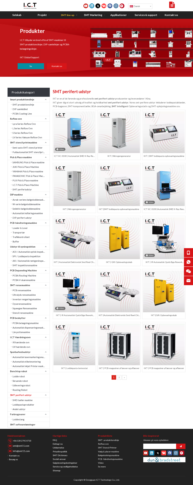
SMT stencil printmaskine (23, 142)
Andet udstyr (19, 409)
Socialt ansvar (59, 459)
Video (101, 463)
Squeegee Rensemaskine (25, 308)
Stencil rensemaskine (23, 312)
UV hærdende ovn (21, 347)
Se (31, 66)
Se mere (102, 466)
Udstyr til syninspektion (22, 246)
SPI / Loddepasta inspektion (26, 256)
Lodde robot (19, 376)
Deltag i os (58, 444)
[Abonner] (180, 446)
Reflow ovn (16, 118)
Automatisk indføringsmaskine (28, 213)
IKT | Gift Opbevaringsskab (119, 262)
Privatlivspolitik (60, 451)
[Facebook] (110, 5)
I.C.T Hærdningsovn (20, 337)
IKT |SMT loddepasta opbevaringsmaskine (119, 209)
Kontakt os (57, 66)
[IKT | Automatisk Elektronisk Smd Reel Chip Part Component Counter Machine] (74, 238)
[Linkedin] (91, 5)
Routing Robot (20, 390)
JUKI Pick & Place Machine (26, 167)
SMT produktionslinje (23, 104)
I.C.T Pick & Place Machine (26, 185)
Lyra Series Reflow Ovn (24, 123)
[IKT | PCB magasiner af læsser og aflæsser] (164, 344)
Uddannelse (58, 447)
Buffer (16, 241)
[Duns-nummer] (164, 459)
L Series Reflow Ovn (23, 128)
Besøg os (13, 459)
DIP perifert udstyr (22, 217)
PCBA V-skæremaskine (24, 280)
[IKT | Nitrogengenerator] (119, 132)
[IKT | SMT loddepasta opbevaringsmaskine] (164, 132)
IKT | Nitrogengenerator (119, 156)
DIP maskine (16, 194)
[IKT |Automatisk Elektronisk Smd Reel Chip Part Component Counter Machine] (119, 291)
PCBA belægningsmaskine (26, 323)
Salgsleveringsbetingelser (65, 463)
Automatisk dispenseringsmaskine (29, 327)
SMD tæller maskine (23, 400)
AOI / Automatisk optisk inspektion (30, 251)
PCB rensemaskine (22, 290)
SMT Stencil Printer (107, 447)
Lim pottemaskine (21, 332)
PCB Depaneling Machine (23, 270)
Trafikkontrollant (21, 237)
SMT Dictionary (60, 455)
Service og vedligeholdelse (65, 466)
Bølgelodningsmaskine (108, 455)
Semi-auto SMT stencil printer (28, 147)
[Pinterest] (122, 5)
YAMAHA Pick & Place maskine (28, 171)
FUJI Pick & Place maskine (25, 180)
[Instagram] (116, 5)
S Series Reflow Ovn (23, 133)
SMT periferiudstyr (22, 189)
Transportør (19, 232)
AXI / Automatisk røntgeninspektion (31, 260)
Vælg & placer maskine (108, 451)
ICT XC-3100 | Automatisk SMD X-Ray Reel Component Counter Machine (74, 156)
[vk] (103, 5)
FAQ (55, 440)
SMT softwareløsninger (22, 424)
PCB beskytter (17, 318)
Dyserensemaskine (22, 303)
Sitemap (56, 470)
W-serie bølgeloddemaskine (26, 204)
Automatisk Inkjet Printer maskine (29, 366)
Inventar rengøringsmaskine (27, 299)
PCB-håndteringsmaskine (23, 223)
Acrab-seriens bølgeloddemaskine (29, 199)
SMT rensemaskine (20, 285)
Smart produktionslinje (22, 99)
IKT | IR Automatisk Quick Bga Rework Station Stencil (164, 262)
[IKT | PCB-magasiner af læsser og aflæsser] (119, 344)
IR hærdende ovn (21, 342)
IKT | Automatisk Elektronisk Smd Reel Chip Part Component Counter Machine (74, 262)
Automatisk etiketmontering (27, 361)
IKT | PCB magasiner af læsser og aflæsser (164, 368)
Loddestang (18, 419)
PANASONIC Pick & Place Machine (30, 176)
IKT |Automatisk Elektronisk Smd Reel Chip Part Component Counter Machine (119, 315)
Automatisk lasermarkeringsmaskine (31, 357)
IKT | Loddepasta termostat (74, 368)
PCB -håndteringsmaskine (110, 459)
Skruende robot (20, 381)
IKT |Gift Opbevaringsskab (164, 315)
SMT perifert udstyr (21, 395)
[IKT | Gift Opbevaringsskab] (119, 238)
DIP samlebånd (20, 109)
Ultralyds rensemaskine (24, 294)
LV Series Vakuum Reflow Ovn (27, 137)
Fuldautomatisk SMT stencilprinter (30, 152)
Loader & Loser (20, 228)
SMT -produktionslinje (108, 440)
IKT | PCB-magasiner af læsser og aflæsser (119, 368)
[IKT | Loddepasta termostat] (74, 344)
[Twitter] (97, 5)
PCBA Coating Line (22, 113)
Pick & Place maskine (21, 157)
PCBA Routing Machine (24, 275)
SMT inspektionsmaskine (25, 265)
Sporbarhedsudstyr (20, 352)
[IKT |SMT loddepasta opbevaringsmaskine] (119, 185)
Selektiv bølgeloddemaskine (26, 208)
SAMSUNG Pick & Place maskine (28, 162)
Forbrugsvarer (17, 414)
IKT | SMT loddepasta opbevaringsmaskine (164, 156)
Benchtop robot (18, 371)
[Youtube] (85, 5)
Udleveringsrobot (21, 385)
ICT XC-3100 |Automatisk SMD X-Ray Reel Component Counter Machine (164, 209)
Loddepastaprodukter (23, 404)
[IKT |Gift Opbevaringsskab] (164, 291)
